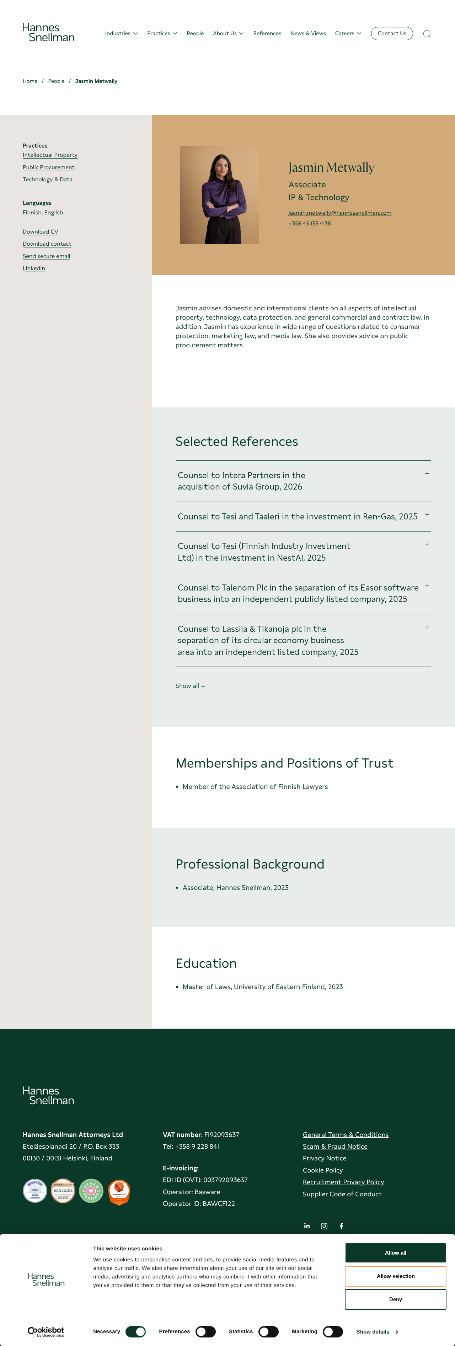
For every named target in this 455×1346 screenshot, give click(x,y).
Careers (344, 33)
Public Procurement (49, 167)
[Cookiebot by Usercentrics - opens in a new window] (46, 1332)
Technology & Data (48, 179)
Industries (118, 33)
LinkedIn (34, 268)
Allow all (395, 1253)
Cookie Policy (323, 1170)
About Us (225, 33)
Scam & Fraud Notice (335, 1146)
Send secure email (46, 256)
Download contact (47, 244)
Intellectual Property (50, 154)
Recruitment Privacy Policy (343, 1182)
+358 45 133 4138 (310, 223)
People (195, 33)
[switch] (206, 1329)
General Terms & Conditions (346, 1135)
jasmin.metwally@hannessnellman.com (340, 212)
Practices (158, 33)
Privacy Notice (325, 1158)
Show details (373, 1332)
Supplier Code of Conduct (342, 1194)
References (267, 33)
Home (30, 81)
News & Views (308, 33)
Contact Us (392, 33)
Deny (395, 1299)
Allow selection (396, 1276)
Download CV (40, 231)
